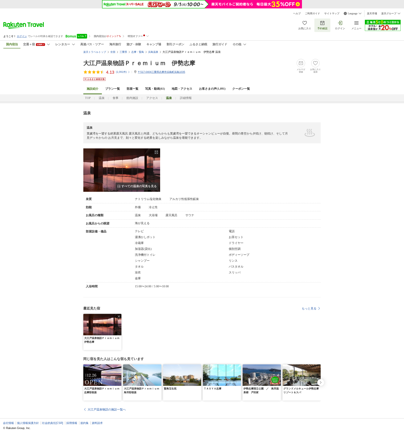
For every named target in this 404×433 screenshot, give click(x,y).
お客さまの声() (212, 88)
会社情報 (8, 423)
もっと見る (309, 308)
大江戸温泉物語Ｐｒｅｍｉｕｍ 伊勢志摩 (139, 63)
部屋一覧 (132, 88)
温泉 (102, 98)
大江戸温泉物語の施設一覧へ (107, 409)
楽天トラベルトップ (94, 52)
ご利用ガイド (312, 13)
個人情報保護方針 (28, 423)
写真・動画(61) (155, 88)
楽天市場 (372, 13)
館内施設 (132, 98)
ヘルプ (297, 13)
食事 (115, 98)
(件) (121, 72)
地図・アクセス (182, 88)
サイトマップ (331, 13)
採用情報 (71, 423)
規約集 (84, 423)
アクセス (152, 98)
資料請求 (97, 423)
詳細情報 (186, 98)
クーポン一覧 (241, 88)
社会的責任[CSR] (52, 423)
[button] (118, 316)
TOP (88, 98)
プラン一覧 (112, 88)
